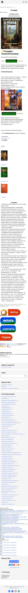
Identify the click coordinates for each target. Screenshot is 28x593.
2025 (5, 7)
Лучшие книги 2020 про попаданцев (8, 542)
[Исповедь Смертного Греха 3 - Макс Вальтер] (11, 536)
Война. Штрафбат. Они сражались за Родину (12, 433)
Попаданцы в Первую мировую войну (10, 452)
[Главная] (2, 2)
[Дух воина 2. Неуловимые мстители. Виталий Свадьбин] (13, 531)
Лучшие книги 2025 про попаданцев (8, 555)
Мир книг (4, 386)
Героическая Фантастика (8, 424)
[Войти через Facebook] (12, 565)
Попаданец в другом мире (8, 469)
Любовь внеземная (6, 445)
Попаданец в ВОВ (6, 450)
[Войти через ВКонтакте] (10, 565)
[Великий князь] (14, 172)
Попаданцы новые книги (14, 15)
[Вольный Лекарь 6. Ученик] (14, 524)
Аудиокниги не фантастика (8, 402)
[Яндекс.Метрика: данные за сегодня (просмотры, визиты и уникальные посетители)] (14, 588)
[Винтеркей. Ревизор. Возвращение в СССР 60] (11, 528)
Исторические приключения (8, 443)
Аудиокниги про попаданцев (8, 400)
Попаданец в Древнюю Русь (8, 475)
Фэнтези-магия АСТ (6, 489)
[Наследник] (14, 155)
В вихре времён (5, 417)
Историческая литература (8, 482)
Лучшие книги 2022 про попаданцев (8, 547)
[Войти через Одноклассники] (18, 565)
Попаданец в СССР (6, 456)
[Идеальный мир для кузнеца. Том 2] (13, 510)
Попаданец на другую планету (9, 473)
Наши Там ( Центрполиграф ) (8, 488)
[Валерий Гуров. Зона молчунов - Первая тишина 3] (9, 515)
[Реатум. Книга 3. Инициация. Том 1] (8, 522)
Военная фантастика (7, 419)
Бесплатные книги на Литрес (9, 432)
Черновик (4, 398)
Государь (3, 197)
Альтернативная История (8, 404)
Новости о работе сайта (7, 448)
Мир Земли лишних (6, 446)
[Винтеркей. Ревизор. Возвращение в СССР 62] (11, 514)
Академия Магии (6, 411)
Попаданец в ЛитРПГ (7, 467)
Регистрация (3, 356)
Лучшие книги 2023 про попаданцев (8, 550)
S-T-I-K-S (4, 428)
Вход (8, 356)
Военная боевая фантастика (8, 420)
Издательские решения (7, 437)
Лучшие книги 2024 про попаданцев (8, 552)
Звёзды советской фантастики (9, 486)
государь (12, 345)
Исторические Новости (7, 441)
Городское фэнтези (6, 498)
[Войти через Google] (16, 565)
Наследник (4, 164)
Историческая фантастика (8, 500)
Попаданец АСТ (5, 409)
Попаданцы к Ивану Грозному (9, 461)
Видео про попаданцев (7, 504)
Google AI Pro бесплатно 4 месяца (10, 388)
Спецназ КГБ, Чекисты (7, 496)
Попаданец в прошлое (7, 384)
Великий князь (6, 138)
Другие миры (5, 435)
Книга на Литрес (11, 61)
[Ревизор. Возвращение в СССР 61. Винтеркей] (11, 529)
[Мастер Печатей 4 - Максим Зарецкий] (9, 520)
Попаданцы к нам (6, 478)
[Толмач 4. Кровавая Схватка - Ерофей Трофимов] (11, 537)
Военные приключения (7, 415)
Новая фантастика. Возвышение (9, 494)
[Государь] (14, 188)
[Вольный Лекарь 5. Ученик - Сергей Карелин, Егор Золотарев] (14, 533)
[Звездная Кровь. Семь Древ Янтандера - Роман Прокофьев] (14, 513)
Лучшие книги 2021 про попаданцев (8, 545)
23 (11, 7)
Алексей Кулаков (18, 345)
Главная (1, 7)
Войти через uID (14, 561)
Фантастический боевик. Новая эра (10, 422)
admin (5, 345)
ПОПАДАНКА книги (6, 407)
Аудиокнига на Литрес (9, 113)
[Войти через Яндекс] (14, 565)
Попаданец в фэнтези (7, 463)
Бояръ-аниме (5, 405)
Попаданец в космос (7, 471)
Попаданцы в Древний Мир (8, 476)
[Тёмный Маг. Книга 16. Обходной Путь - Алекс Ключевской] (14, 519)
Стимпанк (4, 502)
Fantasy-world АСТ (6, 426)
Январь (8, 7)
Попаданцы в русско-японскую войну (11, 454)
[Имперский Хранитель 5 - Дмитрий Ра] (9, 518)
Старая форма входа (14, 567)
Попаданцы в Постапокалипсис (9, 480)
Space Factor (5, 484)
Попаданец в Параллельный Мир (10, 465)
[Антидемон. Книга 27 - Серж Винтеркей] (9, 527)
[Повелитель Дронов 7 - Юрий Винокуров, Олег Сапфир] (13, 517)
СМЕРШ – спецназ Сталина (8, 430)
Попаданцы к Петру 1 (7, 458)
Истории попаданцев (7, 439)
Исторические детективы (8, 491)
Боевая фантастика (6, 413)
